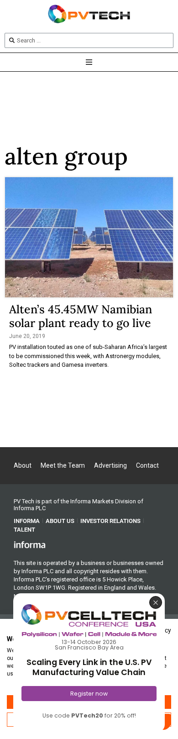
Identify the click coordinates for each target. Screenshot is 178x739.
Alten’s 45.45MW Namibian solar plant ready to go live (80, 316)
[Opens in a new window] (30, 544)
